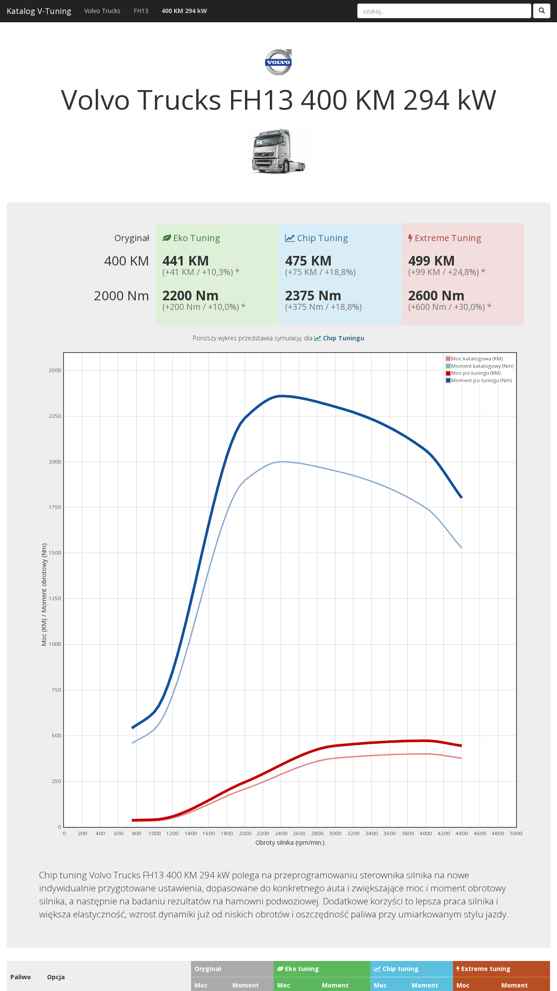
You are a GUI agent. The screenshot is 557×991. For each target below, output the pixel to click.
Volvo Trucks (102, 11)
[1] (541, 10)
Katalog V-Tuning (39, 11)
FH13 (141, 11)
